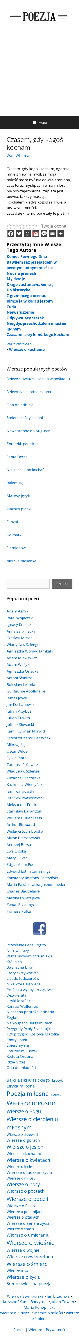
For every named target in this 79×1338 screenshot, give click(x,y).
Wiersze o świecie (21, 1270)
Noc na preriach (21, 273)
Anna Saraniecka (21, 631)
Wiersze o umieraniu (28, 1235)
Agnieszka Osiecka (23, 671)
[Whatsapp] (27, 233)
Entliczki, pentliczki (23, 443)
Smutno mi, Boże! (22, 1050)
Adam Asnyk (17, 611)
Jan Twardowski (20, 791)
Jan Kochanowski (21, 704)
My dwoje (16, 278)
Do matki (14, 534)
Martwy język (18, 495)
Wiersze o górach (23, 1140)
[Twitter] (19, 233)
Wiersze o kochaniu (27, 349)
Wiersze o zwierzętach (30, 1256)
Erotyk (57, 1080)
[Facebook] (10, 233)
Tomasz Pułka (19, 911)
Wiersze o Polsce (21, 1205)
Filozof (12, 521)
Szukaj (62, 583)
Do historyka (19, 289)
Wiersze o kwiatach (28, 1160)
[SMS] (44, 233)
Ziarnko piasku (20, 508)
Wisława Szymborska (25, 831)
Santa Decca (17, 456)
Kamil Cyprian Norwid (26, 731)
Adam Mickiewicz (22, 657)
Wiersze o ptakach (23, 1217)
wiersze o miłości (48, 1312)
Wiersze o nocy (23, 1184)
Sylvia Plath (17, 757)
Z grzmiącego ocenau (27, 295)
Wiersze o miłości (21, 1178)
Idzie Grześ (16, 1062)
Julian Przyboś (19, 711)
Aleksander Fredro (23, 804)
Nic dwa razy (18, 950)
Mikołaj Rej (16, 744)
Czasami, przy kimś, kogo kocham (38, 334)
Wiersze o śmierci (27, 1263)
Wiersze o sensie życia (28, 1223)
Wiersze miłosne (31, 1102)
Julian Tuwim (18, 717)
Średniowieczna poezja (29, 1283)
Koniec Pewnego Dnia (27, 256)
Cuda (11, 306)
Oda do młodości (21, 1067)
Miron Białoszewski (23, 837)
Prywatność (56, 1329)
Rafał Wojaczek (20, 617)
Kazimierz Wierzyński (25, 784)
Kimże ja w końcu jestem (30, 301)
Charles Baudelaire (23, 891)
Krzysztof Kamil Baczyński (29, 737)
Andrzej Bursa (19, 844)
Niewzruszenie (20, 312)
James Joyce (17, 697)
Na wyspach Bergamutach (29, 1022)
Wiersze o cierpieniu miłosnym (32, 1123)
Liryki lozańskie (20, 1000)
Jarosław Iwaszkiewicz (25, 797)
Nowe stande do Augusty (28, 430)
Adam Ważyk (18, 664)
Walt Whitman (19, 155)
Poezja (19, 1329)
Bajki (11, 1080)
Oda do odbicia (20, 404)
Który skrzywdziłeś (22, 972)
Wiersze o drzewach (23, 1134)
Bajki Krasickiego (34, 1080)
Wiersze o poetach (26, 1191)
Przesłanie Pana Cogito (26, 944)
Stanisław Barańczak (24, 811)
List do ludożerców (23, 978)
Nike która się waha (24, 984)
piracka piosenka (21, 560)
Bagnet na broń (20, 967)
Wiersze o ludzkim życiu (29, 1172)
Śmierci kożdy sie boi (25, 417)
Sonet (56, 1094)
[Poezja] (39, 16)
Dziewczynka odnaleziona (29, 391)
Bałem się (15, 482)
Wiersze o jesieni (26, 1146)
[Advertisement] (39, 74)
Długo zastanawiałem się (30, 284)
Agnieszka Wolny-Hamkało (30, 651)
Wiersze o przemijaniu (26, 1211)
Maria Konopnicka (40, 1307)
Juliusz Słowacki (20, 724)
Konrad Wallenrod (22, 1006)
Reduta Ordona (20, 1056)
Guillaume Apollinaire (26, 691)
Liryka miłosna (21, 1086)
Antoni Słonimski (21, 677)
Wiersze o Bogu (24, 1111)
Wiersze (35, 1329)
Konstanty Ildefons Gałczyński (32, 877)
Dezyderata (17, 995)
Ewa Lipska (16, 851)
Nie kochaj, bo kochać (25, 469)
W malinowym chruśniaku (29, 956)
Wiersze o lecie (19, 1166)
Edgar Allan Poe (20, 864)
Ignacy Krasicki (19, 624)
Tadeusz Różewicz (22, 764)
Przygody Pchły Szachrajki (29, 1028)
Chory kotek (17, 1039)
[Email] (52, 233)
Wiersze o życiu (24, 1277)
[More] (61, 233)
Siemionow (16, 547)
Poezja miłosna (28, 1093)
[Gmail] (36, 233)
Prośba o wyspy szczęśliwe (30, 989)
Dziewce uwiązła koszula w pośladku (38, 378)
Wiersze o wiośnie (31, 1243)
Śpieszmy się (18, 1045)
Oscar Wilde (17, 751)
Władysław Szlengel (23, 644)
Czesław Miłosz (19, 637)
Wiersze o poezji (27, 1198)
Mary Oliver (17, 857)
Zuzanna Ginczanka (24, 777)
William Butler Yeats (24, 817)
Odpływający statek (25, 317)
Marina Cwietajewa (23, 897)
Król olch (14, 961)
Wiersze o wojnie (23, 1250)
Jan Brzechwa (58, 1296)
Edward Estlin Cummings (28, 871)
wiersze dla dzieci (15, 1312)
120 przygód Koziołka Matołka (33, 1034)
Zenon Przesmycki (22, 904)
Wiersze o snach (20, 1228)
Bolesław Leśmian (22, 684)
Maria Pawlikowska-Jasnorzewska (36, 884)
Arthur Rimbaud (21, 824)
